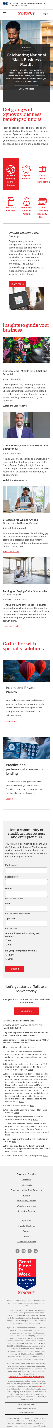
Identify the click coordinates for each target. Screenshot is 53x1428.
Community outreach (26, 1241)
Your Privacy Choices (26, 1200)
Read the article (11, 551)
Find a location (26, 1185)
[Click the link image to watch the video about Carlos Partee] (26, 424)
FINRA (38, 1386)
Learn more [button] (17, 284)
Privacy (26, 1195)
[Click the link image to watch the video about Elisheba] (26, 350)
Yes (9, 940)
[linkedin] (35, 1251)
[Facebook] (17, 1251)
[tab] (11, 174)
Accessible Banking (26, 1211)
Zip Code (10, 918)
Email (9, 903)
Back (13, 1060)
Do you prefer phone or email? (22, 950)
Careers (26, 1231)
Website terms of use (26, 1206)
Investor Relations (26, 1225)
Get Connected (26, 88)
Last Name (11, 876)
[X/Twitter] (29, 1251)
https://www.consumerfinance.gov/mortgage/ (26, 1376)
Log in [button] (45, 13)
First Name (11, 865)
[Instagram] (23, 1251)
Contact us (26, 1179)
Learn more (11, 721)
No (9, 944)
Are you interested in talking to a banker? (22, 935)
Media (26, 1236)
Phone (8, 888)
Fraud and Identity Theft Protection (26, 1190)
